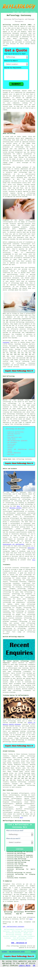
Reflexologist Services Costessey (16, 821)
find (8, 793)
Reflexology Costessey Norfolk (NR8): (17, 24)
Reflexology (24, 38)
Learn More (24, 965)
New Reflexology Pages (17, 951)
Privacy (33, 951)
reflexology (14, 36)
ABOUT (22, 12)
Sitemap (4, 951)
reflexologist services (11, 812)
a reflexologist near (13, 668)
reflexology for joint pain (14, 599)
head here (31, 547)
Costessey (6, 342)
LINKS (17, 12)
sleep (5, 623)
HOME (14, 12)
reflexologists (16, 182)
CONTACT (27, 12)
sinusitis (19, 612)
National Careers (16, 507)
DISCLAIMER (33, 12)
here (18, 506)
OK (34, 965)
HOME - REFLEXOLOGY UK (19, 943)
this (33, 559)
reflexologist (18, 104)
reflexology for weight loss (14, 614)
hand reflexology (18, 611)
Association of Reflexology (13, 544)
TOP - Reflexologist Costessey (13, 926)
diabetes (9, 616)
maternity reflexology (26, 606)
